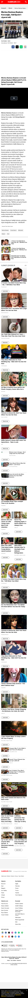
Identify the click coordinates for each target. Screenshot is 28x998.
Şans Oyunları (4, 910)
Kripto (2, 892)
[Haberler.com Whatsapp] (19, 932)
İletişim (12, 876)
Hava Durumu (4, 903)
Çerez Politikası (19, 908)
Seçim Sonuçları (5, 908)
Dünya (2, 897)
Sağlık (16, 883)
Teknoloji (17, 886)
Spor (2, 886)
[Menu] (2, 2)
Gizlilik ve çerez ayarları (6, 963)
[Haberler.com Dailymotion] (19, 936)
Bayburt (3, 233)
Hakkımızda (3, 876)
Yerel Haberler (18, 895)
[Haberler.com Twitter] (9, 932)
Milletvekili (20, 230)
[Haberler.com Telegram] (15, 936)
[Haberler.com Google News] (2, 932)
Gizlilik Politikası (19, 905)
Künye (16, 876)
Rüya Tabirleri (4, 912)
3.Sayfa (3, 895)
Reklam (8, 876)
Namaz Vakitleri (5, 905)
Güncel (10, 8)
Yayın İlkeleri (21, 876)
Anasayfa (3, 8)
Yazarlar (17, 892)
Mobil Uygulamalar (19, 919)
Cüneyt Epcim (13, 230)
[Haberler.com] (6, 871)
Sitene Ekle (18, 924)
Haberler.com (4, 901)
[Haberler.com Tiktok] (12, 936)
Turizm (17, 890)
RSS (16, 922)
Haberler (3, 881)
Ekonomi (3, 883)
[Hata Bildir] (14, 963)
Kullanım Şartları (19, 903)
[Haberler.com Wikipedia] (6, 936)
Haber (8, 960)
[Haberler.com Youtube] (9, 936)
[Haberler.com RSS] (2, 936)
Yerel (8, 233)
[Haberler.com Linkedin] (15, 932)
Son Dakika (4, 890)
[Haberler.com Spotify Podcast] (22, 932)
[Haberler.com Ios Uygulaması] (4, 945)
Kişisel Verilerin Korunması (19, 911)
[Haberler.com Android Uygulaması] (12, 945)
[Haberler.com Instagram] (12, 932)
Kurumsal (17, 901)
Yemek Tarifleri (4, 914)
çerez (7, 992)
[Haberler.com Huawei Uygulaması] (19, 945)
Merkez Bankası (5, 230)
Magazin (3, 888)
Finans (16, 888)
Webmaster (18, 917)
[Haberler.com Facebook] (6, 932)
